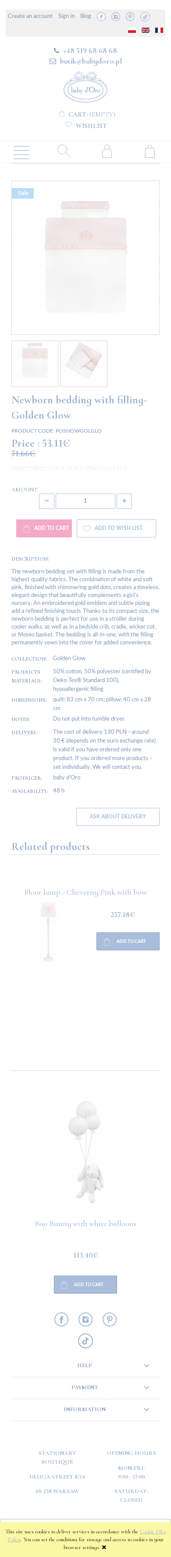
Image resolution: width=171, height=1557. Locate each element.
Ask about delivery (118, 816)
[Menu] (21, 151)
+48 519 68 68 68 (90, 50)
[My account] (107, 151)
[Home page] (85, 85)
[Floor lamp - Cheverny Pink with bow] (48, 966)
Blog (85, 16)
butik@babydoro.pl (91, 61)
